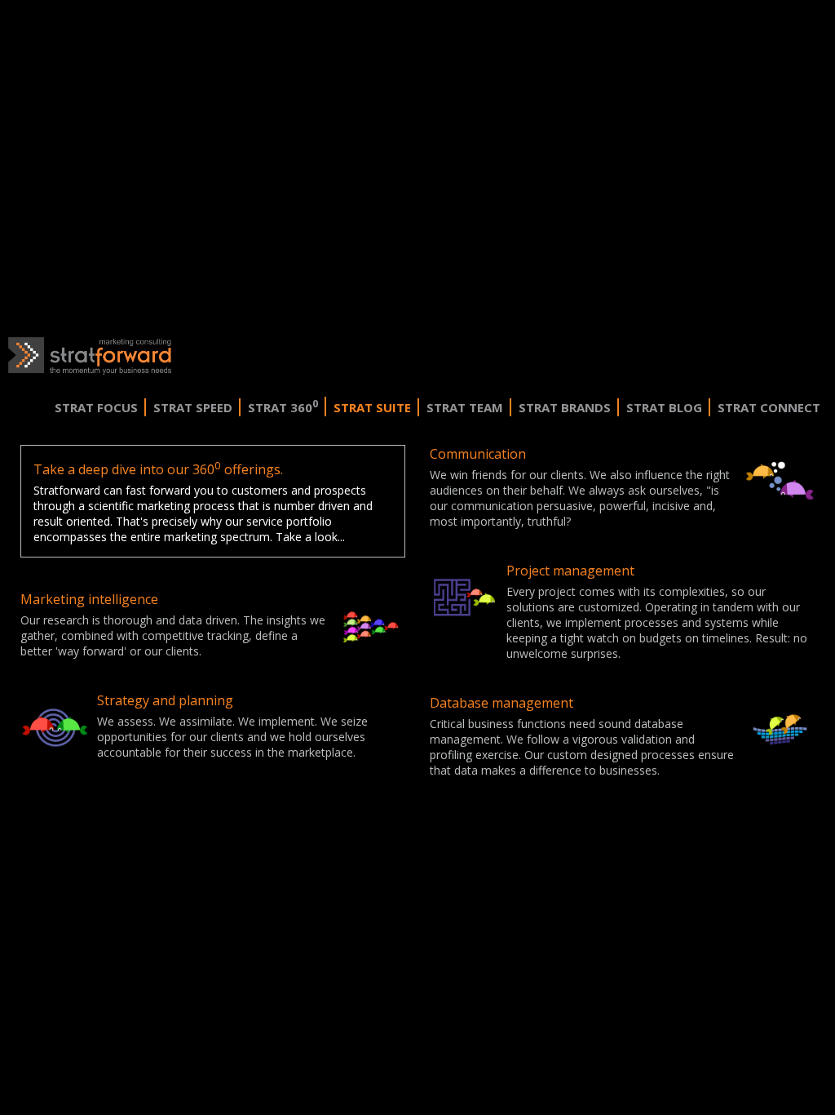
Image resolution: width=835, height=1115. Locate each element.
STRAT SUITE (372, 407)
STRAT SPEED (192, 407)
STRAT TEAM (464, 407)
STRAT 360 (283, 407)
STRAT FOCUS (96, 407)
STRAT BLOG (664, 407)
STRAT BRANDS (565, 407)
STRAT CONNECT (769, 407)
